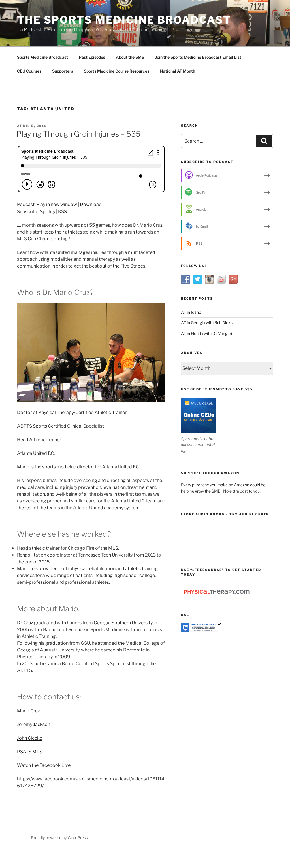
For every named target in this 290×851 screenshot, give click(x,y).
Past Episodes (92, 57)
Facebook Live (55, 765)
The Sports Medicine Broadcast (124, 20)
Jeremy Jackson (33, 724)
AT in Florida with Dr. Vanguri (206, 333)
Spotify (47, 211)
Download (91, 204)
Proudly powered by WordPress (59, 837)
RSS (62, 211)
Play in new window (56, 204)
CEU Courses (29, 71)
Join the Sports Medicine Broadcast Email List (198, 57)
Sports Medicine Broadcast (42, 57)
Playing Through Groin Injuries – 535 (78, 134)
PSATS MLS (29, 751)
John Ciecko (29, 738)
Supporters (62, 71)
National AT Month (177, 71)
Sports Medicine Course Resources (116, 71)
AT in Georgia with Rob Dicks (207, 322)
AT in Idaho (191, 312)
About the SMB (130, 57)
